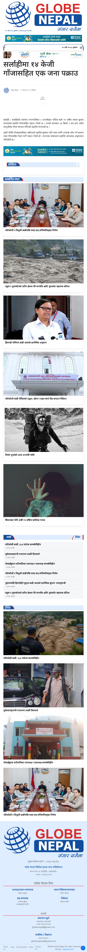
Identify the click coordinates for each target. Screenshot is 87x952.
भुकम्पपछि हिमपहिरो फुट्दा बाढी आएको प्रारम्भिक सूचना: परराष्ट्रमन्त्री (35, 583)
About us (5, 948)
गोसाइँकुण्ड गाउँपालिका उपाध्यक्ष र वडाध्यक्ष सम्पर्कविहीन (30, 564)
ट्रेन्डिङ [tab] (77, 537)
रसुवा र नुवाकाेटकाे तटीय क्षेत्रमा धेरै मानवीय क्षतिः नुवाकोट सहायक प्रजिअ (37, 286)
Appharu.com (68, 949)
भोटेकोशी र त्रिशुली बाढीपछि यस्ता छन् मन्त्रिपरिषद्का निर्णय (31, 230)
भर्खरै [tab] (9, 537)
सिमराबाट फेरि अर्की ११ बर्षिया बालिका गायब (25, 520)
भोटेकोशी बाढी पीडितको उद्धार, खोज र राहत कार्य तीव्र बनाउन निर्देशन (35, 398)
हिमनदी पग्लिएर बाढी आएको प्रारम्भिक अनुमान (26, 342)
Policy (31, 947)
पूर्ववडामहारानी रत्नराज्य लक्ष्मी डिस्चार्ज (22, 554)
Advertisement (21, 947)
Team (13, 947)
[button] (81, 47)
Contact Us (38, 948)
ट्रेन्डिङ (8, 607)
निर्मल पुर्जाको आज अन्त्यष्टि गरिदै (19, 455)
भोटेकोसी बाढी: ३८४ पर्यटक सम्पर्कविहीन (23, 544)
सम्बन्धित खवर (12, 179)
